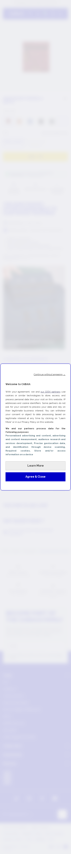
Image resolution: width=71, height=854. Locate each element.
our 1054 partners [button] (50, 391)
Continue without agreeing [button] (49, 374)
